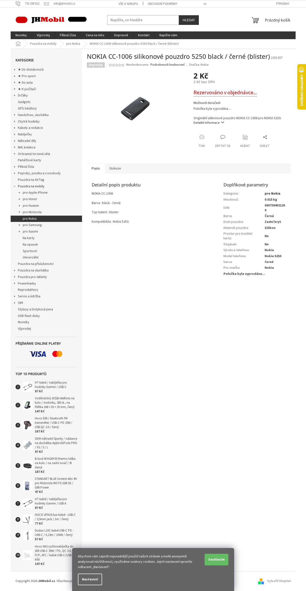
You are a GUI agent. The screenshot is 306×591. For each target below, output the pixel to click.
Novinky (23, 322)
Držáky (23, 95)
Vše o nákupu (128, 4)
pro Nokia (30, 218)
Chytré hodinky (29, 121)
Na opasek (30, 244)
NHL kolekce (27, 147)
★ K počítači (27, 89)
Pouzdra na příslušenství (35, 264)
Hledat (189, 20)
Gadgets (24, 102)
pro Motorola (32, 212)
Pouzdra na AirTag (31, 179)
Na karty (29, 238)
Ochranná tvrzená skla (34, 154)
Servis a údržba (29, 296)
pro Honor (30, 199)
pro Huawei (31, 205)
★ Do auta (25, 82)
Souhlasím (216, 559)
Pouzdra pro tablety (32, 277)
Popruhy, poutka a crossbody (39, 173)
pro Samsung (32, 225)
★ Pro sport (27, 76)
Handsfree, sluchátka (33, 115)
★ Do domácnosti (31, 69)
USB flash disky (29, 316)
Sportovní (30, 251)
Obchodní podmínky (162, 4)
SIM (20, 302)
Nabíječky (25, 134)
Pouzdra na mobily (31, 186)
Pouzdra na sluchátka (33, 270)
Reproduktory (28, 289)
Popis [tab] (96, 168)
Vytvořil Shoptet (279, 581)
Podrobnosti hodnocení (167, 65)
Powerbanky (27, 283)
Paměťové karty (29, 160)
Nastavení (90, 579)
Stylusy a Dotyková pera (35, 309)
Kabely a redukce (30, 127)
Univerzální (30, 257)
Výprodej (24, 328)
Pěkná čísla (26, 166)
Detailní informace (207, 122)
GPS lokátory (27, 108)
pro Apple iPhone (35, 192)
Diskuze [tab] (115, 168)
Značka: (199, 64)
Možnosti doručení (207, 103)
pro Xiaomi (30, 231)
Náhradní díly (27, 141)
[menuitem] (21, 35)
